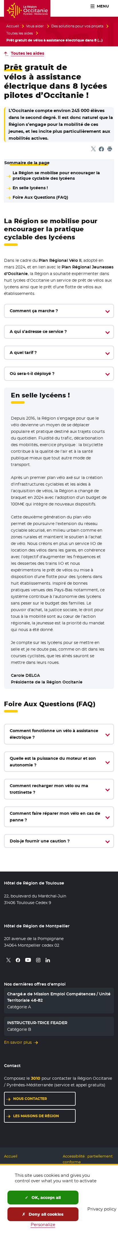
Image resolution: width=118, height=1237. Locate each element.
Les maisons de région (36, 1116)
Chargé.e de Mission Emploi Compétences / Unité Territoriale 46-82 (59, 997)
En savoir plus (18, 1042)
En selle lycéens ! (30, 187)
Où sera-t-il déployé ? (32, 373)
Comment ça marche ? (34, 310)
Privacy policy (101, 1209)
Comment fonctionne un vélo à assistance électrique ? (54, 734)
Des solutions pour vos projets (77, 26)
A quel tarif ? (23, 352)
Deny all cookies (45, 1214)
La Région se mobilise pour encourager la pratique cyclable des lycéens (56, 175)
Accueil (12, 26)
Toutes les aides (19, 33)
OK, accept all (45, 1197)
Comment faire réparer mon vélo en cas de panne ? (55, 817)
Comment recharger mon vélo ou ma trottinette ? (49, 789)
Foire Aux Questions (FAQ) (40, 197)
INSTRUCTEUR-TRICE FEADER (37, 1022)
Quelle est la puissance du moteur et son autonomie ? (53, 762)
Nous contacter (30, 1098)
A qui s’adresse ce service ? (38, 331)
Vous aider (35, 26)
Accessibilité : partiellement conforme (88, 1159)
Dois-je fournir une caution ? (40, 841)
